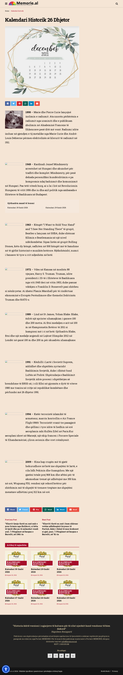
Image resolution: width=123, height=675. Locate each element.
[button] (5, 669)
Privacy (115, 671)
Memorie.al (10, 671)
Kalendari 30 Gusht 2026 (17, 207)
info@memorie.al (69, 641)
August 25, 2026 (11, 575)
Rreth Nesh (105, 671)
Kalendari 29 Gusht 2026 (56, 207)
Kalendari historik (17, 11)
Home (7, 11)
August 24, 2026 (63, 604)
